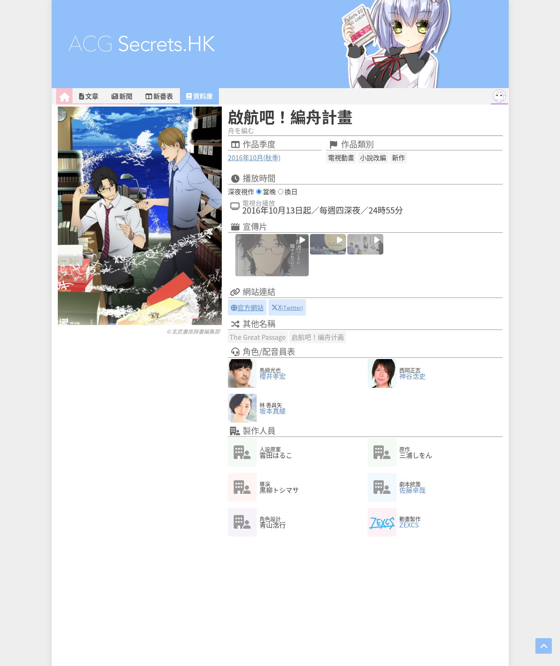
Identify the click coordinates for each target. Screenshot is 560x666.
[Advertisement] (139, 351)
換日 (291, 191)
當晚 (269, 191)
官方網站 (250, 307)
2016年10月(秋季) (254, 157)
